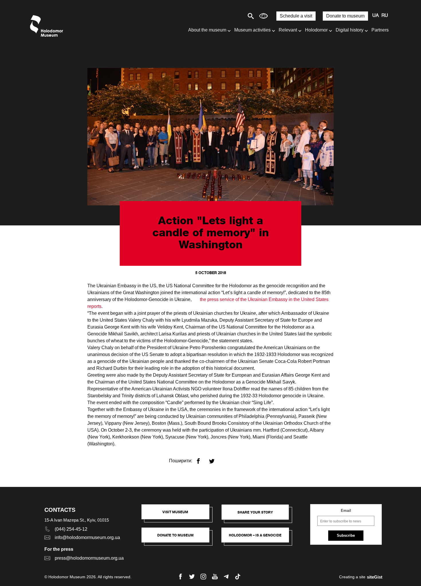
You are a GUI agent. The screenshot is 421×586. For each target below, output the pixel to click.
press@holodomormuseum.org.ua (89, 558)
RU (384, 16)
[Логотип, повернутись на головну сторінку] (48, 26)
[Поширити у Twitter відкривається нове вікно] (215, 458)
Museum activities (252, 29)
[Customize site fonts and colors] (263, 16)
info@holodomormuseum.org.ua (87, 537)
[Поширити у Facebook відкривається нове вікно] (201, 458)
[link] (178, 538)
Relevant (288, 29)
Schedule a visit (296, 15)
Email (346, 510)
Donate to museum (345, 15)
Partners (380, 29)
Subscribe (346, 535)
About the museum (207, 29)
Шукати (230, 16)
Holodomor (316, 29)
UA (375, 16)
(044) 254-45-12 (71, 529)
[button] (178, 514)
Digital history (349, 29)
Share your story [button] (255, 512)
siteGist (374, 577)
